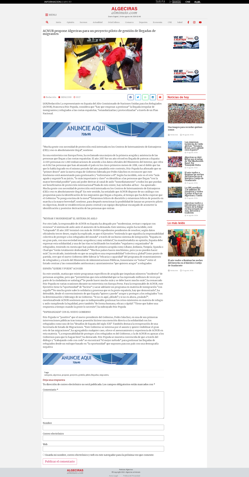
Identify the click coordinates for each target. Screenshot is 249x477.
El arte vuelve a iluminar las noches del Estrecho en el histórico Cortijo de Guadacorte (194, 176)
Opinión (70, 22)
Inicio (58, 22)
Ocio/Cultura (113, 22)
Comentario (50, 390)
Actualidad (97, 22)
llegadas (95, 375)
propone (65, 375)
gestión (81, 375)
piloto (88, 375)
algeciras (57, 375)
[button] (47, 22)
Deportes (143, 22)
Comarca (129, 22)
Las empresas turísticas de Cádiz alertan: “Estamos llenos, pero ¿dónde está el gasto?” (194, 146)
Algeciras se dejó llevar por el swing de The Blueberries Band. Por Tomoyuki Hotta (194, 161)
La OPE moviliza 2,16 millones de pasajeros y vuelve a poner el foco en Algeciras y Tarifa (194, 191)
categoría (48, 375)
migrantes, (104, 375)
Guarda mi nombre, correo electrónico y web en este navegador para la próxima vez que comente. (99, 455)
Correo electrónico (53, 434)
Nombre (47, 423)
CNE (170, 22)
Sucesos (83, 22)
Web (45, 444)
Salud (179, 22)
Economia (157, 22)
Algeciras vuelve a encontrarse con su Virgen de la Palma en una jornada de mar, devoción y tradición (194, 208)
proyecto (74, 375)
